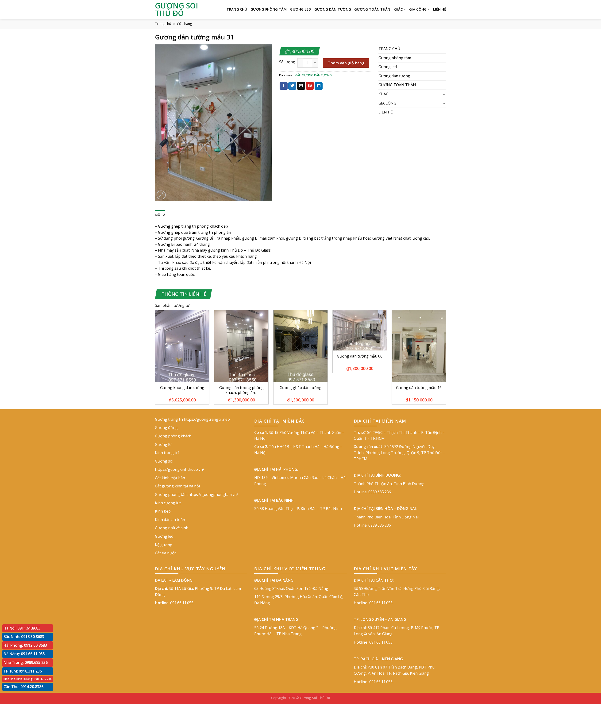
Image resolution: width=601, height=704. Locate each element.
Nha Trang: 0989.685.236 (26, 662)
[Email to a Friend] (301, 86)
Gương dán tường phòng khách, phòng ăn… (241, 390)
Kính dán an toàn (170, 519)
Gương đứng (166, 427)
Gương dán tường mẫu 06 (359, 356)
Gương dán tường (332, 9)
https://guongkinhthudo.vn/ (179, 469)
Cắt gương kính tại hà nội (177, 486)
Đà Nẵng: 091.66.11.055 (24, 653)
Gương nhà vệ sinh (171, 527)
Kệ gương (163, 544)
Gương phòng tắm (268, 9)
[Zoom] (161, 195)
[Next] (445, 359)
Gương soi (164, 461)
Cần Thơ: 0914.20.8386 (23, 686)
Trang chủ (163, 23)
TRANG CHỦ (237, 9)
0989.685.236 (379, 491)
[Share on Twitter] (292, 86)
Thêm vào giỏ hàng (346, 63)
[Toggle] (444, 94)
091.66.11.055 (181, 602)
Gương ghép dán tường (300, 387)
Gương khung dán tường (182, 387)
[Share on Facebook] (284, 86)
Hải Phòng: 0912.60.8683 (25, 645)
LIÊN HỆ (439, 9)
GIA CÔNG (418, 9)
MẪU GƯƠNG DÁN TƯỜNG (313, 75)
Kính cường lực (168, 503)
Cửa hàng (184, 23)
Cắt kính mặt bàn (170, 477)
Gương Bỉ (163, 444)
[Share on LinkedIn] (319, 86)
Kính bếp (163, 511)
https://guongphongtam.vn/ (213, 494)
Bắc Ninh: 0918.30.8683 (24, 636)
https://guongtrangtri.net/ (207, 419)
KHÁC (398, 9)
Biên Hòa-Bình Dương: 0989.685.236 (28, 679)
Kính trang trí (167, 452)
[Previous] (155, 359)
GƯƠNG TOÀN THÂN (372, 9)
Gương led (300, 9)
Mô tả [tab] (160, 215)
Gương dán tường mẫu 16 (419, 387)
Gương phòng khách (173, 436)
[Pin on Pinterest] (310, 86)
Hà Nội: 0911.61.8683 (22, 628)
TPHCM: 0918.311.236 (23, 671)
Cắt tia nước (165, 553)
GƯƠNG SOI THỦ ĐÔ (176, 9)
